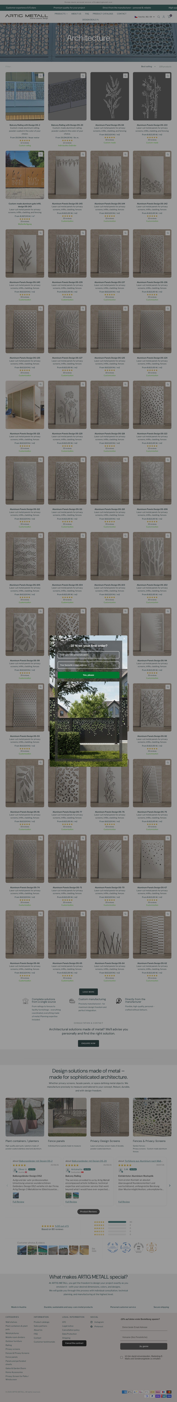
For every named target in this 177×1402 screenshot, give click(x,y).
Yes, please (88, 675)
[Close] (124, 638)
